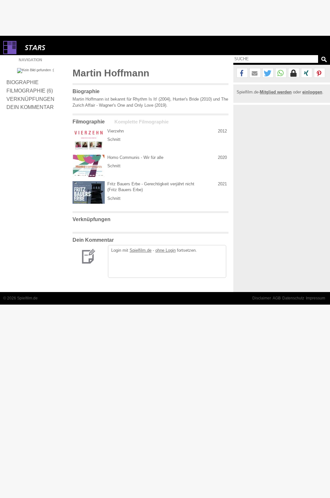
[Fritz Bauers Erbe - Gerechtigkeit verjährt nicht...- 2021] (89, 192)
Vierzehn (115, 131)
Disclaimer (261, 298)
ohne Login (165, 250)
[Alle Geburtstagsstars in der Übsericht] (58, 47)
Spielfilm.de (140, 250)
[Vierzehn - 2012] (89, 139)
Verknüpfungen (30, 99)
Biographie (22, 82)
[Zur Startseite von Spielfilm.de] (9, 52)
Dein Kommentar (30, 107)
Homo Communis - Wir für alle (135, 157)
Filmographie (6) (29, 90)
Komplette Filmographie (141, 121)
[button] (242, 73)
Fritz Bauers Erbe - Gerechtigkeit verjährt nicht (150, 183)
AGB (277, 298)
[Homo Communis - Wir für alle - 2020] (89, 166)
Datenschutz (293, 298)
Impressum (315, 298)
